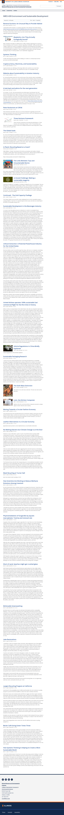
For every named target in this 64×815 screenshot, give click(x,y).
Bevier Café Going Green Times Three (16, 726)
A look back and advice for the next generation (20, 88)
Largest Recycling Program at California (17, 686)
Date (34, 20)
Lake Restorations (9, 639)
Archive (15, 10)
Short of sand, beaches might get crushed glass (20, 564)
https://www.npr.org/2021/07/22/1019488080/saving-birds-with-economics (20, 29)
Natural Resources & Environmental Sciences (16, 7)
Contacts (50, 1)
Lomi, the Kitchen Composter (24, 400)
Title (31, 20)
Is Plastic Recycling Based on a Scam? (16, 147)
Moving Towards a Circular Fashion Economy (19, 409)
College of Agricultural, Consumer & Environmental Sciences (16, 5)
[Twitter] (11, 779)
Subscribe (56, 1)
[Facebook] (3, 779)
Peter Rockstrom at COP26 (12, 108)
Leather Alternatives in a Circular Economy (18, 422)
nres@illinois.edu (6, 798)
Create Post (9, 10)
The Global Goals (9, 131)
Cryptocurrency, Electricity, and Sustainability (20, 64)
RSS (61, 1)
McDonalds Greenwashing (12, 606)
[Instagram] (5, 779)
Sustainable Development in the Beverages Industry (22, 206)
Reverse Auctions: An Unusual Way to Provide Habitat (22, 23)
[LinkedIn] (9, 779)
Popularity (38, 20)
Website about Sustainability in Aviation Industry (21, 73)
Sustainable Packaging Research (15, 356)
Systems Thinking (9, 54)
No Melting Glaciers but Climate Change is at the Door (22, 430)
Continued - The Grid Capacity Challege (17, 195)
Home (3, 10)
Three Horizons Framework (23, 118)
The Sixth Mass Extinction (23, 386)
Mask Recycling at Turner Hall (14, 473)
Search (59, 6)
